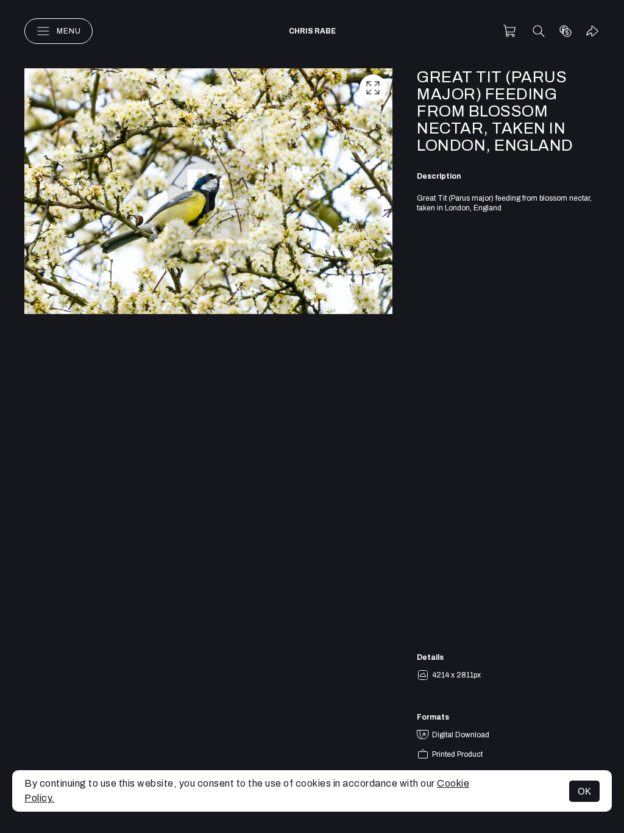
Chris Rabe (312, 31)
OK (584, 791)
